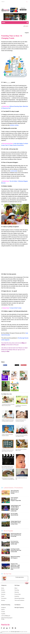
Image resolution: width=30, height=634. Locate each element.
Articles (3, 590)
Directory (3, 594)
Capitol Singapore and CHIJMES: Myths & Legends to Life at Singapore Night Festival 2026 (16, 508)
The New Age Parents (15, 631)
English (27, 32)
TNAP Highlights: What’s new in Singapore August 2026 (16, 499)
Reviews (3, 600)
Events (2, 596)
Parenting (17, 590)
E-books (3, 611)
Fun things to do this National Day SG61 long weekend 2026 (16, 550)
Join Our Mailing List (5, 615)
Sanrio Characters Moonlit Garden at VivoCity (15, 492)
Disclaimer (17, 596)
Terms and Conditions (19, 600)
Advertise (17, 592)
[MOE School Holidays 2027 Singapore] (6, 558)
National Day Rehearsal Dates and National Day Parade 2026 (16, 535)
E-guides (3, 613)
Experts (3, 609)
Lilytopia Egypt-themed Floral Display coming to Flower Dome (16, 523)
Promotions (3, 598)
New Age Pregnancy (19, 607)
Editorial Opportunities (19, 598)
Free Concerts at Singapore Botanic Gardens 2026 (15, 542)
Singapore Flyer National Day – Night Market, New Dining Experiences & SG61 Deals (15, 566)
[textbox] (14, 1)
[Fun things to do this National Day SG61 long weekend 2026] (6, 551)
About (16, 588)
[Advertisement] (15, 5)
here (8, 351)
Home (2, 588)
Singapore (3, 607)
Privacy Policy (18, 594)
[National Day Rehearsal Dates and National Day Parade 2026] (6, 536)
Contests (3, 592)
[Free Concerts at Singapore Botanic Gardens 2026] (6, 543)
